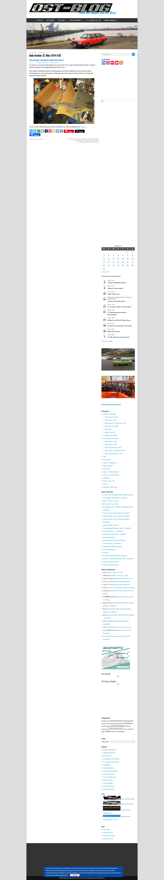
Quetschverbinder (92, 139)
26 (113, 265)
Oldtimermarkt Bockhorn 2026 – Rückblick (117, 528)
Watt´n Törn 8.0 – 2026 (110, 501)
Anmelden (106, 829)
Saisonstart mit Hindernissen (112, 546)
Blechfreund (107, 756)
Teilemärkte (107, 460)
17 (104, 262)
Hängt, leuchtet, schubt (110, 562)
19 (113, 262)
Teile (104, 457)
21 (123, 262)
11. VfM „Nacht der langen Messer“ (119, 337)
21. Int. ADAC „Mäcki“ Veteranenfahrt (119, 307)
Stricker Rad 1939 (110, 435)
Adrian (105, 636)
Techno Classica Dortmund (116, 301)
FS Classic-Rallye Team (111, 762)
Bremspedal (94, 140)
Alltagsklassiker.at (109, 753)
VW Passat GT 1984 (111, 426)
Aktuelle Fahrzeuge (109, 414)
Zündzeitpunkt (112, 723)
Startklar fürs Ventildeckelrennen (119, 581)
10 (104, 259)
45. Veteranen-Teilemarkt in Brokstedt (120, 326)
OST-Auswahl (50, 20)
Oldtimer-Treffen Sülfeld (115, 288)
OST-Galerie (61, 20)
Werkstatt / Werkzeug (110, 487)
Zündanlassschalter (105, 720)
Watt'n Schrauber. (109, 786)
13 (118, 259)
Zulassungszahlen (105, 723)
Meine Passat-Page (127, 799)
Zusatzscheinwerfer (119, 723)
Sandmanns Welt (109, 774)
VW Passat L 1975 (110, 444)
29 (128, 265)
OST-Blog (39, 20)
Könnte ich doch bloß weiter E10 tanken (116, 513)
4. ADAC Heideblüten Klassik (117, 282)
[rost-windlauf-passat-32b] (111, 404)
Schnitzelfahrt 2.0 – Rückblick (113, 531)
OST (31, 62)
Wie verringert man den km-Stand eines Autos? (46, 59)
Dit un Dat (106, 469)
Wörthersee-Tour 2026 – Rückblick (114, 534)
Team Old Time (108, 780)
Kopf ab (105, 552)
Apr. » (108, 271)
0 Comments (54, 62)
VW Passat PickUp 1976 (112, 447)
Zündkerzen (129, 723)
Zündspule (108, 726)
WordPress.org (108, 839)
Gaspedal (87, 140)
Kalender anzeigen (107, 341)
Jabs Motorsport (108, 768)
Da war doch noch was (110, 504)
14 (123, 259)
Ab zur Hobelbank (109, 549)
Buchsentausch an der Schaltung (119, 627)
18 (109, 262)
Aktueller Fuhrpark (75, 20)
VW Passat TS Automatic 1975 (114, 450)
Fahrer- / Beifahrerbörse (111, 472)
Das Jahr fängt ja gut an (111, 565)
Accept (75, 875)
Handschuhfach (94, 142)
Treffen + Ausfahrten (109, 463)
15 (128, 259)
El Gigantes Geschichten (111, 759)
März (44, 52)
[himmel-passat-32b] (118, 397)
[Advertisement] (118, 85)
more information (63, 875)
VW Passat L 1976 (110, 420)
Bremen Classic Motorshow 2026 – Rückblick (118, 558)
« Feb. (103, 271)
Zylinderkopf (115, 728)
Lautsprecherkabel (81, 139)
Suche (105, 484)
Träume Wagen (108, 783)
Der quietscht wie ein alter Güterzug (115, 555)
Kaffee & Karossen (114, 294)
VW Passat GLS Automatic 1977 (115, 423)
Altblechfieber (107, 466)
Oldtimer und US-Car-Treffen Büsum (119, 320)
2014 (39, 52)
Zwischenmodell (120, 731)
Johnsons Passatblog (110, 771)
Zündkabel (108, 731)
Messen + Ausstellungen (111, 475)
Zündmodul (103, 726)
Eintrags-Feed (108, 832)
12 (113, 259)
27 (118, 265)
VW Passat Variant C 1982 (113, 453)
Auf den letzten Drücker (111, 525)
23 (132, 262)
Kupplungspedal (83, 142)
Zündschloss (128, 726)
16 (132, 259)
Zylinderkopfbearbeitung (127, 720)
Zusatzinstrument (116, 721)
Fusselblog (106, 765)
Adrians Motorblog (109, 750)
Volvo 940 (107, 429)
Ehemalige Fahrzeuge (110, 20)
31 (104, 269)
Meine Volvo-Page (127, 804)
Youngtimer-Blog (108, 789)
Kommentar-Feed (109, 835)
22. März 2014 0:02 (42, 62)
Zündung (103, 731)
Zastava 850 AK (109, 432)
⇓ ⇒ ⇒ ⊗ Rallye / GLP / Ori (93, 20)
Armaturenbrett (78, 140)
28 (123, 265)
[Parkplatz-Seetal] (118, 370)
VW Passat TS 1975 (37, 139)
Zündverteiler (113, 731)
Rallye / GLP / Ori (109, 481)
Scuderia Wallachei (109, 777)
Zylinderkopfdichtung (118, 726)
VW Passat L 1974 (110, 441)
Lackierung (71, 139)
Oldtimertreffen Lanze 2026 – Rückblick (116, 516)
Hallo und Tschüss (109, 537)
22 (128, 262)
